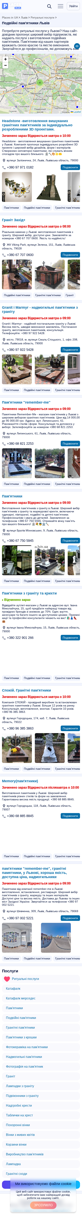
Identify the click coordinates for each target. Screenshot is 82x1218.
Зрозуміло (43, 1205)
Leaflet (77, 111)
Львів (24, 17)
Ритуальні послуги (42, 17)
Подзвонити (70, 167)
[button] (77, 107)
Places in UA (10, 17)
